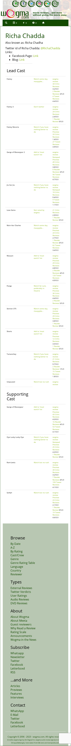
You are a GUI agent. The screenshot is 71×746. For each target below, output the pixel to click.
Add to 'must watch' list (39, 153)
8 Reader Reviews (56, 170)
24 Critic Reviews (56, 112)
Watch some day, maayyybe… (41, 80)
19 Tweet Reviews (56, 513)
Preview (56, 132)
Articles (15, 686)
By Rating (17, 551)
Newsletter (18, 657)
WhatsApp (17, 711)
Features (16, 694)
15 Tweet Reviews (56, 372)
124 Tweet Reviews (57, 276)
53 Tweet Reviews (56, 427)
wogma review (55, 80)
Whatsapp (17, 653)
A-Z (13, 547)
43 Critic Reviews (56, 415)
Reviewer (16, 574)
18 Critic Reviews (56, 193)
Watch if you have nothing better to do (41, 129)
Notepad (56, 157)
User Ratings (19, 596)
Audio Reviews (20, 599)
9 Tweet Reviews (56, 200)
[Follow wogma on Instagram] (39, 3)
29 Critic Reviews (56, 264)
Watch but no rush (41, 382)
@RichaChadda (50, 48)
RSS (13, 672)
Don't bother (39, 106)
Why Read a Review (23, 628)
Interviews (17, 697)
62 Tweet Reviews (56, 246)
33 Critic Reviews (56, 135)
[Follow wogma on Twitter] (31, 3)
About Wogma (20, 617)
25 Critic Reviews (56, 448)
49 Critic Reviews (56, 163)
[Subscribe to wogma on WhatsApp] (15, 3)
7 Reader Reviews (56, 478)
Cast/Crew (17, 555)
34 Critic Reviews (56, 85)
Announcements (21, 636)
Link (35, 56)
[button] (6, 23)
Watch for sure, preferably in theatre (40, 288)
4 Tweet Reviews (56, 97)
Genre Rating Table (23, 563)
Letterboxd (18, 668)
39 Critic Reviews (56, 471)
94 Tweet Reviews (56, 175)
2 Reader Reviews (56, 92)
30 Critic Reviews (56, 294)
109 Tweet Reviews (57, 483)
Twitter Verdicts (21, 592)
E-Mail (14, 715)
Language (17, 567)
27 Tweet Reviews (56, 142)
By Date (16, 544)
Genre (15, 559)
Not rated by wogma (39, 211)
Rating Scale (18, 632)
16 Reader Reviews (57, 423)
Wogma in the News (23, 640)
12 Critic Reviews (56, 340)
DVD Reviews (19, 603)
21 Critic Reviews (56, 211)
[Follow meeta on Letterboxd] (47, 3)
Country (16, 570)
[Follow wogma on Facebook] (23, 3)
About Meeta (19, 621)
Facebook (17, 665)
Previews (16, 690)
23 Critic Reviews (56, 501)
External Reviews (21, 588)
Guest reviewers (21, 624)
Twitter (15, 661)
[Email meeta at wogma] (55, 3)
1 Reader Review (56, 120)
